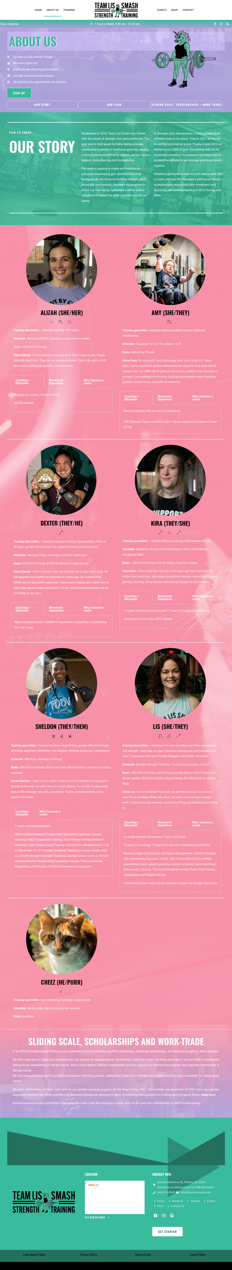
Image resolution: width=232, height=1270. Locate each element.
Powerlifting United (135, 883)
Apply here (208, 1094)
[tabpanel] (61, 400)
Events (161, 10)
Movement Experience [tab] (56, 382)
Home (38, 10)
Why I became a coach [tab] (94, 382)
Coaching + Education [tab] (23, 382)
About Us (53, 10)
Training (69, 10)
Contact (188, 10)
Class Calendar (9, 24)
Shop (174, 10)
